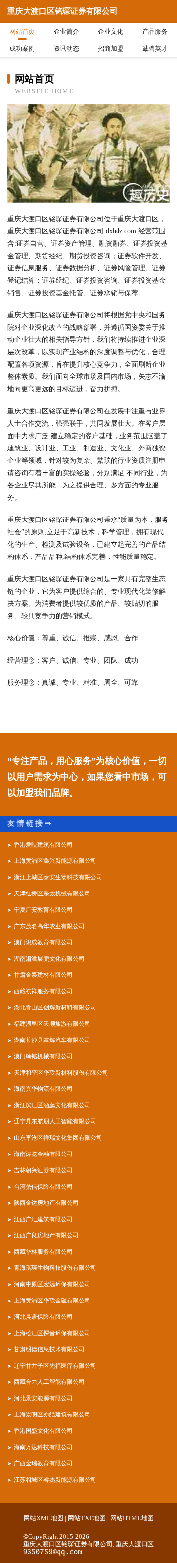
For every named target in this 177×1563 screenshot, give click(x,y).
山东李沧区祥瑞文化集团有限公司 (58, 1137)
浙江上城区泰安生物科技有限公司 (58, 877)
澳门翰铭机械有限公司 (43, 1056)
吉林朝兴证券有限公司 (43, 1170)
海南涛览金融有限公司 (43, 1154)
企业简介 (66, 31)
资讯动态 (66, 48)
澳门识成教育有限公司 (43, 942)
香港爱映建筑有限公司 (43, 844)
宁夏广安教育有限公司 (43, 909)
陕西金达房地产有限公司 (46, 1202)
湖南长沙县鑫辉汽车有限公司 (52, 1040)
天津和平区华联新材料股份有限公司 (61, 1072)
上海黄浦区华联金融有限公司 (52, 1300)
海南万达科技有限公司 (43, 1447)
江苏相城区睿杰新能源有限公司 (55, 1479)
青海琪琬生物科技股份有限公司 (55, 1268)
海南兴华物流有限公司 (43, 1088)
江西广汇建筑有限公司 (43, 1219)
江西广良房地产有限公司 (46, 1235)
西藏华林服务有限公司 (43, 1251)
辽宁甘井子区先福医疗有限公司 (55, 1365)
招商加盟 (110, 48)
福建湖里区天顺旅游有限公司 (52, 1023)
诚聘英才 (155, 48)
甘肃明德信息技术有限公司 (49, 1349)
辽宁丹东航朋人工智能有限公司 (55, 1121)
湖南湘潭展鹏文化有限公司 (49, 958)
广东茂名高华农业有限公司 (49, 926)
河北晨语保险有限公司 (43, 1316)
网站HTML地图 (132, 1518)
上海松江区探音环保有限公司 (52, 1333)
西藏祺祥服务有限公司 (43, 991)
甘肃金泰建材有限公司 (43, 974)
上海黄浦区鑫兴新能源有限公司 (55, 860)
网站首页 (22, 31)
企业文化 (110, 31)
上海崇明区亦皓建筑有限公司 (52, 1414)
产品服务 (155, 31)
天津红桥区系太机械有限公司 (52, 893)
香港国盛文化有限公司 (43, 1430)
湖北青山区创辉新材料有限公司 (55, 1007)
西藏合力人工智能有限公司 (49, 1381)
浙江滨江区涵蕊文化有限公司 (52, 1105)
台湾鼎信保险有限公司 (43, 1186)
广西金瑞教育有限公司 (43, 1463)
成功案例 (22, 48)
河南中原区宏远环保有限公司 (52, 1284)
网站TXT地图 (87, 1518)
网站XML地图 (43, 1518)
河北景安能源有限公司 (43, 1398)
